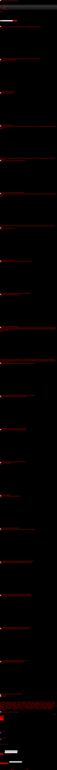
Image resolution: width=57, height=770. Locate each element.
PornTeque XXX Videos (5, 708)
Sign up (12, 769)
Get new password (4, 763)
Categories (5, 6)
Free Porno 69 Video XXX (46, 707)
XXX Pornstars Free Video (41, 708)
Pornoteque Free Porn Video (6, 702)
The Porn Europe (30, 708)
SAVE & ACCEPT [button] (4, 744)
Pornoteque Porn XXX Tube (27, 702)
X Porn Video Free (50, 704)
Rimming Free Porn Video (39, 704)
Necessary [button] (2, 731)
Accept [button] (54, 714)
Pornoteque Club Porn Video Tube (13, 704)
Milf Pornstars (9, 707)
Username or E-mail (4, 761)
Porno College (17, 702)
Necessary (4, 733)
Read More (2, 715)
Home (4, 5)
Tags (4, 7)
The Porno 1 (22, 708)
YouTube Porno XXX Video (10, 703)
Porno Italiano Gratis (46, 703)
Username (2, 751)
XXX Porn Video (13, 705)
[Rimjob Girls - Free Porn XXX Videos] (9, 0)
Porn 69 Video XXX (22, 703)
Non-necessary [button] (3, 738)
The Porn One (15, 708)
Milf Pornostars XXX (18, 707)
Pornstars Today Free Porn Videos (31, 707)
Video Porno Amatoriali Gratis (34, 703)
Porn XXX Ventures (49, 705)
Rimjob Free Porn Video (23, 705)
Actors (4, 9)
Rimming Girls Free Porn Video (37, 705)
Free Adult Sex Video (27, 704)
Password (2, 752)
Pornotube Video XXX (40, 702)
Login (2, 753)
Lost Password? (7, 753)
